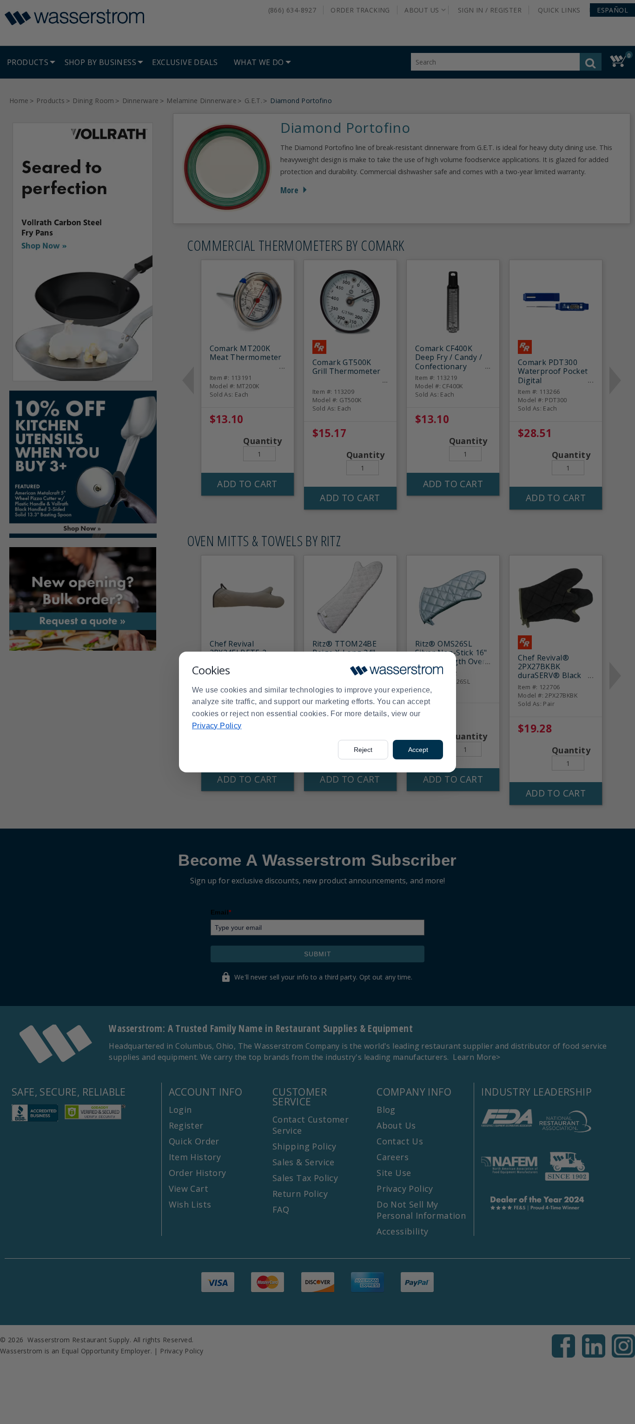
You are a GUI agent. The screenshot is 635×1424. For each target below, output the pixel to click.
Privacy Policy (217, 726)
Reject (363, 749)
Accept (418, 749)
